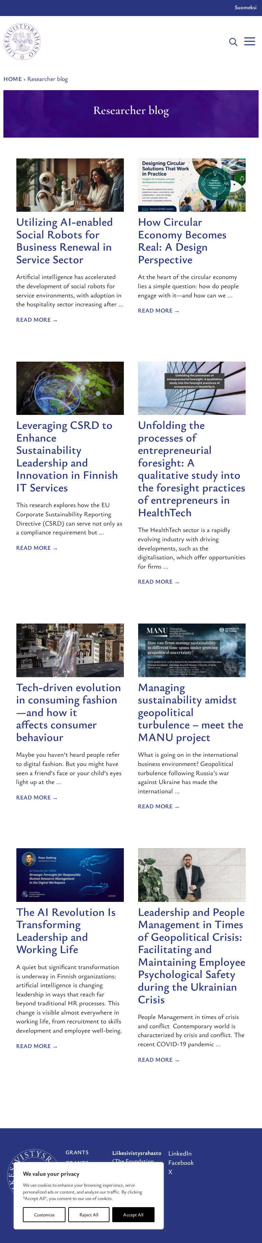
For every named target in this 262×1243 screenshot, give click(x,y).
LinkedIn (180, 1153)
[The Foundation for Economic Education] (22, 41)
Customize (44, 1214)
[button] (233, 41)
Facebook (181, 1162)
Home (12, 79)
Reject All (88, 1214)
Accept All (133, 1214)
